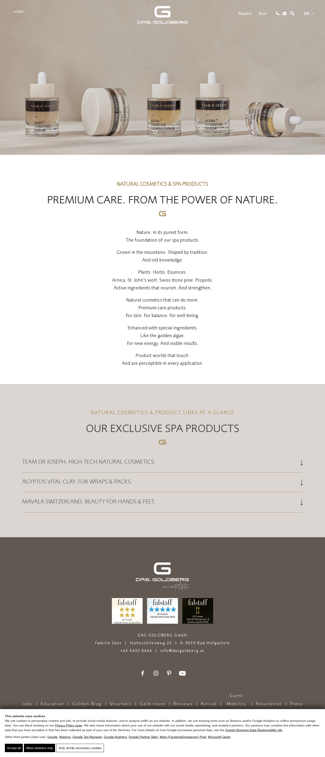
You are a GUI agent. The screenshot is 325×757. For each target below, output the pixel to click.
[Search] (292, 13)
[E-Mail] (285, 13)
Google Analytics (115, 737)
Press (296, 704)
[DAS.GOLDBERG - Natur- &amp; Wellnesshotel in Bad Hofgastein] (162, 15)
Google (52, 737)
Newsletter (269, 704)
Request (245, 13)
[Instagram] (156, 673)
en (306, 13)
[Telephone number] (277, 13)
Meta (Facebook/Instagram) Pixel (183, 737)
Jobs (27, 704)
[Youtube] (182, 673)
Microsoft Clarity (219, 737)
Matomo (65, 737)
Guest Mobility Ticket (236, 704)
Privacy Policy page (68, 725)
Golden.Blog (87, 704)
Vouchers (121, 704)
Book (263, 13)
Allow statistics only (39, 748)
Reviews (183, 704)
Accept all (14, 748)
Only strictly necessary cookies (80, 748)
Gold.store (152, 704)
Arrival (209, 704)
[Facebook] (142, 673)
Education (52, 704)
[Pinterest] (169, 673)
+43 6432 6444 (136, 650)
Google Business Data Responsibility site (253, 730)
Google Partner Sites (143, 737)
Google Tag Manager (87, 737)
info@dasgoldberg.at (182, 650)
